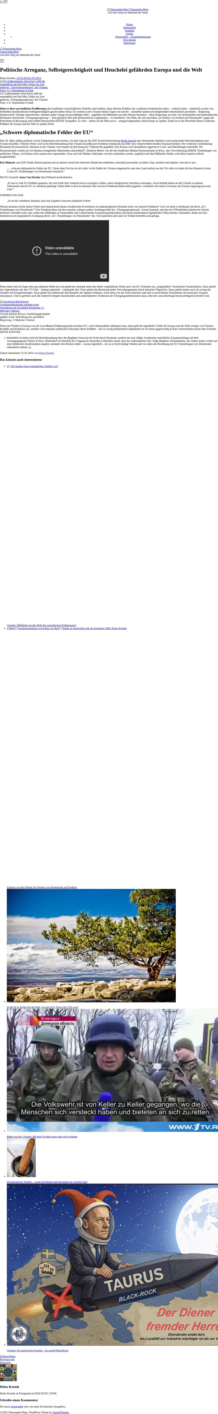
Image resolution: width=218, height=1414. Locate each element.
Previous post (7, 1359)
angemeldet (17, 1406)
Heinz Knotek (46, 353)
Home (129, 24)
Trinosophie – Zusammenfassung (133, 36)
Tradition (129, 30)
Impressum (129, 43)
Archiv (129, 33)
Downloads (129, 39)
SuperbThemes (61, 1412)
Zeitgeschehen (7, 1356)
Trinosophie (129, 27)
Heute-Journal (128, 140)
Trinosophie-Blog (138, 9)
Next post (5, 1362)
